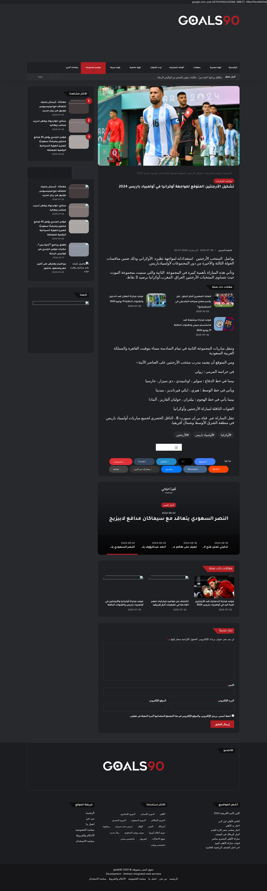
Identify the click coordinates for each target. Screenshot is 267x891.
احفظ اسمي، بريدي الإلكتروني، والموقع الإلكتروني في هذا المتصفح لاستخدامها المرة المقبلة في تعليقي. (180, 715)
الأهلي (162, 814)
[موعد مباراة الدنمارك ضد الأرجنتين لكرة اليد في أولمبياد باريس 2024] (214, 587)
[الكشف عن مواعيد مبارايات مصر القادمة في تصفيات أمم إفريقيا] (169, 587)
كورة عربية (115, 68)
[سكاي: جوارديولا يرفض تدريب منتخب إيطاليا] (79, 126)
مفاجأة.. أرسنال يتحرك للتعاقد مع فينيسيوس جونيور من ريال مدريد (52, 106)
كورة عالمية (135, 68)
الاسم (230, 684)
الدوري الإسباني (147, 814)
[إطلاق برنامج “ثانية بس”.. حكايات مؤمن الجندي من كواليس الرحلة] (79, 249)
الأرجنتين (181, 435)
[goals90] (209, 20)
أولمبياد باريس (203, 435)
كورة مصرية (216, 68)
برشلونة (106, 826)
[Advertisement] (97, 32)
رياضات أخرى (72, 68)
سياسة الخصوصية (85, 829)
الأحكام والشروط (85, 835)
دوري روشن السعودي (134, 832)
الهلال (140, 826)
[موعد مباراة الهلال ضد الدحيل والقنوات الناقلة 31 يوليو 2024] (156, 300)
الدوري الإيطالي (158, 820)
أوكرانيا (225, 435)
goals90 (117, 869)
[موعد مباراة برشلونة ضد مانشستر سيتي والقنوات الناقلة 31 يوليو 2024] (224, 324)
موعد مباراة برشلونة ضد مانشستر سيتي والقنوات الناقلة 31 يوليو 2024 (192, 325)
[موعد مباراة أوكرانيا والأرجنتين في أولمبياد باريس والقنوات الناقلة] (123, 587)
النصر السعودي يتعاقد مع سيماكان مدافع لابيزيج (168, 519)
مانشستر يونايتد (158, 845)
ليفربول (143, 838)
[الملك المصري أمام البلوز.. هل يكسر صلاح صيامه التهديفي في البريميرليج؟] (224, 300)
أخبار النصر (168, 504)
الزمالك (161, 826)
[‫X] (151, 783)
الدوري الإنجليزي (127, 814)
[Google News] (169, 447)
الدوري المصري (119, 820)
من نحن (90, 818)
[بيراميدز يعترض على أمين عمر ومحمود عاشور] (79, 269)
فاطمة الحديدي (225, 250)
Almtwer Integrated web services (142, 873)
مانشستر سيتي (128, 838)
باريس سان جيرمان (124, 826)
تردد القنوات (156, 68)
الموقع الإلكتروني (157, 700)
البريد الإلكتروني (225, 700)
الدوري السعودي (138, 820)
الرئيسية (233, 68)
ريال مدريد (114, 832)
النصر (150, 826)
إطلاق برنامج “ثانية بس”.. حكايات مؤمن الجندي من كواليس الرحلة (189, 76)
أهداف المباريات (177, 68)
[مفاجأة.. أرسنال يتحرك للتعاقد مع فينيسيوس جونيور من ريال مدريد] (79, 107)
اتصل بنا (90, 824)
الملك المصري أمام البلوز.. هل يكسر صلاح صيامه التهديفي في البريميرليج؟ (193, 301)
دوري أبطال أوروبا (157, 832)
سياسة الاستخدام (85, 841)
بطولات (197, 68)
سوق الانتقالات (158, 838)
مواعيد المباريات (93, 68)
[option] (169, 518)
